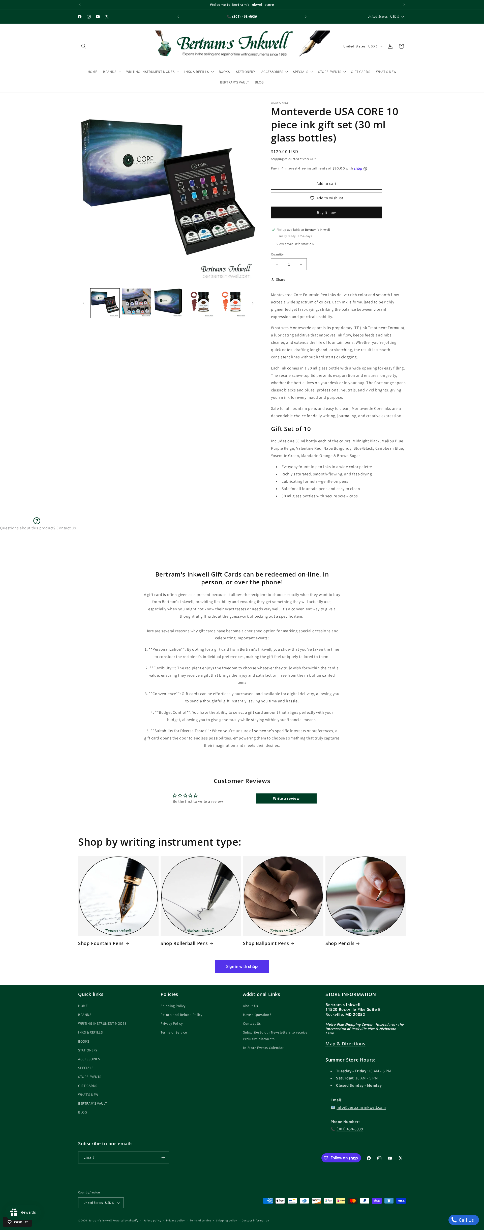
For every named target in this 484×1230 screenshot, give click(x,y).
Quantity (277, 254)
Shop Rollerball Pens (184, 943)
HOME (82, 1006)
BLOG (82, 1112)
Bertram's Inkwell (100, 1220)
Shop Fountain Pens (101, 943)
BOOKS (83, 1041)
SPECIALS (86, 1068)
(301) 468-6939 (350, 1129)
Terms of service (200, 1220)
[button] (83, 46)
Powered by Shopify (125, 1220)
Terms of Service (174, 1032)
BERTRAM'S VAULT (92, 1103)
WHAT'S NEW (88, 1095)
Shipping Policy (173, 1006)
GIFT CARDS (87, 1086)
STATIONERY (88, 1050)
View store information (295, 244)
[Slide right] (252, 303)
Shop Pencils (339, 943)
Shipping (277, 159)
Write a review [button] (286, 798)
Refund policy (152, 1220)
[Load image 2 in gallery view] (136, 303)
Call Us (466, 1220)
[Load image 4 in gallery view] (199, 303)
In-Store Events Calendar (263, 1048)
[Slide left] (83, 303)
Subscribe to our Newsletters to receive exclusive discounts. (275, 1035)
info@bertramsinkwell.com (361, 1107)
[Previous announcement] (79, 5)
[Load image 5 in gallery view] (231, 303)
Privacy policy (175, 1220)
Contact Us (252, 1023)
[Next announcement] (404, 5)
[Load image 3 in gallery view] (168, 303)
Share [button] (280, 279)
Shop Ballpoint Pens (266, 943)
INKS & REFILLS (90, 1032)
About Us (250, 1006)
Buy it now (326, 212)
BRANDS (85, 1015)
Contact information (255, 1220)
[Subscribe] (163, 1157)
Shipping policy (226, 1220)
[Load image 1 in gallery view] (104, 303)
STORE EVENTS (89, 1077)
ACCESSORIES (89, 1059)
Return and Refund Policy (181, 1015)
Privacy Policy (172, 1023)
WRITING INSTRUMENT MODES (102, 1023)
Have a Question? (257, 1015)
